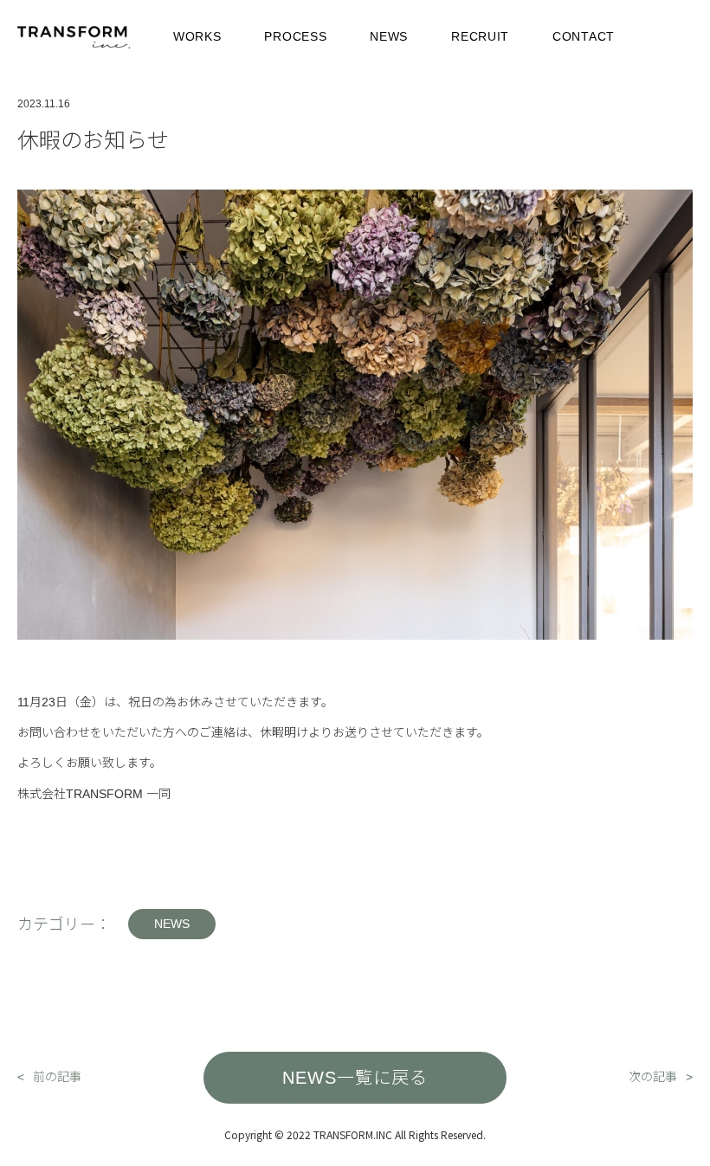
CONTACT (583, 36)
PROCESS (295, 36)
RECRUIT (480, 36)
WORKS (197, 36)
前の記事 (57, 1077)
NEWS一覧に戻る (355, 1077)
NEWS (389, 36)
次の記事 (653, 1077)
